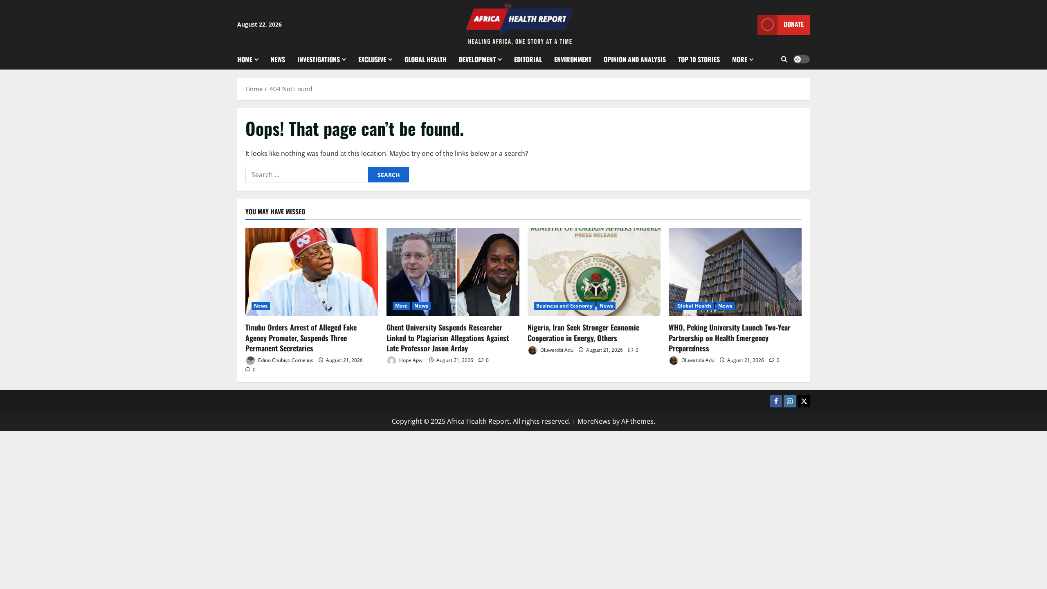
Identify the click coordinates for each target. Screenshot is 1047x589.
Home (244, 59)
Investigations (318, 59)
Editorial (528, 59)
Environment (572, 59)
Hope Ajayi (411, 360)
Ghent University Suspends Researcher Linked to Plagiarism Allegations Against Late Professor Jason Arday (447, 337)
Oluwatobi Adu (556, 349)
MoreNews (594, 421)
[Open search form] (784, 59)
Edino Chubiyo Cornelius (285, 360)
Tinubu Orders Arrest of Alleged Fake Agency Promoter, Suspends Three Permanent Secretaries (301, 337)
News (278, 59)
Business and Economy (564, 305)
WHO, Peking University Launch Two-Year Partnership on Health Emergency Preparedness (730, 337)
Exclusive (372, 59)
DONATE (794, 24)
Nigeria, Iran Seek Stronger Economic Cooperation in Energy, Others (583, 332)
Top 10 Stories (699, 59)
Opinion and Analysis (635, 59)
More (739, 59)
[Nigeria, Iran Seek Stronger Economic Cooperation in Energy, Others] (594, 272)
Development (477, 59)
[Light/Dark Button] (801, 59)
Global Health (425, 59)
